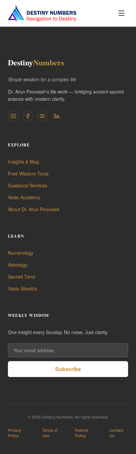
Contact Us (116, 433)
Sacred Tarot (21, 276)
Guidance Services (27, 185)
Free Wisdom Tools (28, 173)
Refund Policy (81, 433)
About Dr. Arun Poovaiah (33, 209)
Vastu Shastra (22, 288)
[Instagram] (13, 116)
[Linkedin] (56, 116)
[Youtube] (42, 116)
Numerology (20, 252)
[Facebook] (27, 116)
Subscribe (68, 369)
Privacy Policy (14, 433)
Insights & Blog (23, 161)
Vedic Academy (24, 197)
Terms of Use (49, 433)
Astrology (17, 264)
